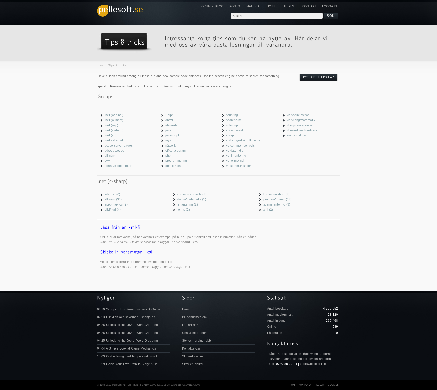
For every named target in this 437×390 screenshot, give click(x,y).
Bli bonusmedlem (194, 317)
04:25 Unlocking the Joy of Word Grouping (127, 340)
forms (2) (183, 209)
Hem (101, 65)
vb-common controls (240, 145)
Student (288, 6)
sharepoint (233, 120)
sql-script (232, 125)
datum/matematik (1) (191, 199)
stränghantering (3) (276, 204)
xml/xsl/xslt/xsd (297, 135)
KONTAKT (309, 6)
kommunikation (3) (276, 194)
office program (175, 150)
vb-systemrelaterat (300, 125)
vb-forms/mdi (235, 160)
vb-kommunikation (239, 166)
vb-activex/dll (235, 130)
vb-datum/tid (234, 150)
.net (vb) (110, 135)
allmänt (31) (113, 199)
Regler (319, 385)
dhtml (169, 120)
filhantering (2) (187, 204)
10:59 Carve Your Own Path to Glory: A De (127, 364)
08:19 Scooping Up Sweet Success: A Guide (128, 309)
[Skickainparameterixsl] (218, 252)
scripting (232, 115)
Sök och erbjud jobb (196, 340)
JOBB (271, 6)
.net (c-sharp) (114, 130)
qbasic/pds (173, 166)
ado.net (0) (112, 194)
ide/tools (171, 125)
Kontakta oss (191, 348)
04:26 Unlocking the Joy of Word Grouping (127, 325)
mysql (169, 140)
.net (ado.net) (114, 115)
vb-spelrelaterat (298, 115)
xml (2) (268, 209)
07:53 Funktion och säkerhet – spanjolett (126, 317)
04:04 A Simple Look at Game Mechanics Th (128, 348)
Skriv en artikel (192, 364)
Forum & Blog (211, 6)
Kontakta (305, 385)
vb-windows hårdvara (302, 130)
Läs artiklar (190, 325)
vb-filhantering (236, 155)
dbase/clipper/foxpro (119, 166)
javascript (172, 135)
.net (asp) (111, 125)
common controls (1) (191, 194)
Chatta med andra (195, 333)
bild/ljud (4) (113, 209)
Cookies (333, 385)
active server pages (119, 145)
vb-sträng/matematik (301, 120)
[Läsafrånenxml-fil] (218, 227)
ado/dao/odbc (114, 150)
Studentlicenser (193, 356)
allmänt (110, 155)
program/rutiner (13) (277, 199)
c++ (107, 160)
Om (293, 385)
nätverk (170, 145)
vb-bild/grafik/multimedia (243, 140)
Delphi (170, 115)
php (168, 155)
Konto (234, 6)
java (168, 130)
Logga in (329, 6)
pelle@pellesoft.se (313, 364)
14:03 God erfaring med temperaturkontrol (127, 356)
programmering (176, 160)
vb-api (230, 135)
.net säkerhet (114, 140)
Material (253, 6)
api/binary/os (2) (116, 204)
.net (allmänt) (114, 120)
